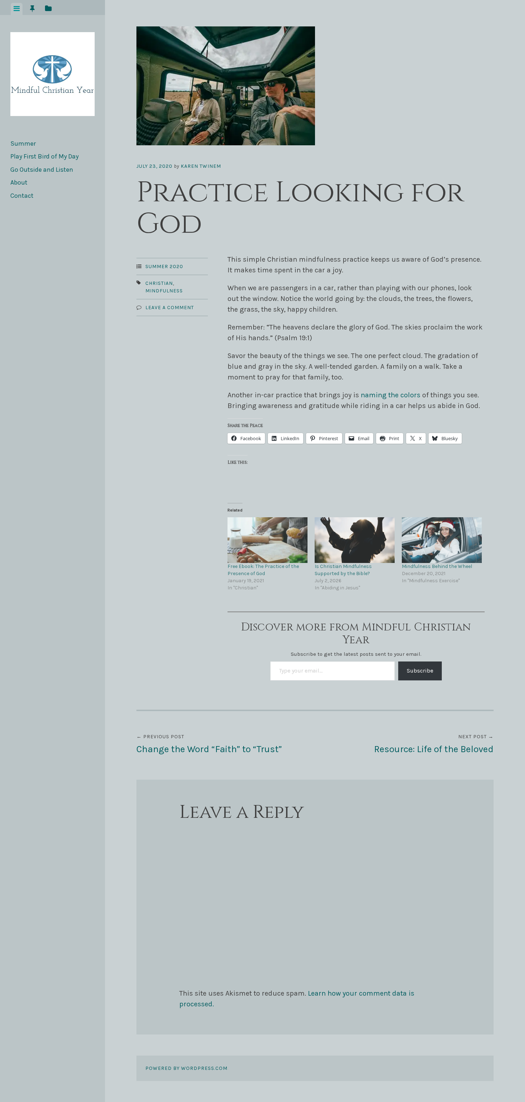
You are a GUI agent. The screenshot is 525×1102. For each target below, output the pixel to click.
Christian (159, 283)
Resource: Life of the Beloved (434, 744)
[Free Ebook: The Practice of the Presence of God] (268, 540)
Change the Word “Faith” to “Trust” (209, 744)
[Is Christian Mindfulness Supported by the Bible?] (355, 540)
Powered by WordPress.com (186, 1068)
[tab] (16, 9)
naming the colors (390, 395)
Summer (23, 143)
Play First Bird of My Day (44, 156)
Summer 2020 (164, 266)
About (19, 182)
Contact (22, 196)
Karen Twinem (201, 166)
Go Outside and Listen (41, 169)
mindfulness (164, 291)
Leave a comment (169, 308)
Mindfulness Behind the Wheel (437, 566)
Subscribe (420, 670)
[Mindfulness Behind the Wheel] (442, 540)
